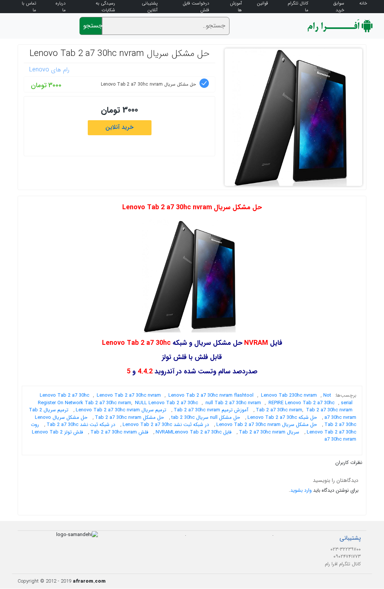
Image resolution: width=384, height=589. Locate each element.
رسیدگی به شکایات (105, 7)
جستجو (92, 26)
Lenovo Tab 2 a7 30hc (64, 395)
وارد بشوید (301, 490)
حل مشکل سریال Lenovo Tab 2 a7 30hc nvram (120, 54)
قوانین (262, 3)
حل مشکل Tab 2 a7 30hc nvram (129, 417)
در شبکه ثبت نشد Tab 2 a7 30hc (80, 425)
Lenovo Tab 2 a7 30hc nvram (129, 395)
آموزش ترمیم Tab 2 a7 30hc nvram (211, 410)
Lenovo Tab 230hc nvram (289, 395)
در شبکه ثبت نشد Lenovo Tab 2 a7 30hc (166, 425)
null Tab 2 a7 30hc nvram (233, 403)
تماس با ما (29, 7)
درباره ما (61, 7)
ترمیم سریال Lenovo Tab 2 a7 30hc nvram (121, 410)
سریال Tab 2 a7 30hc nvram (269, 432)
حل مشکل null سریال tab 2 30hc (205, 417)
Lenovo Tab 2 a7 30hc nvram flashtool (211, 395)
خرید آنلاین (119, 127)
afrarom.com (89, 581)
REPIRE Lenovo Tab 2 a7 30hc (301, 403)
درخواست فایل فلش (196, 7)
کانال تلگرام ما (298, 7)
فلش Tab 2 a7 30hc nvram (119, 432)
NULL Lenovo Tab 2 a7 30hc (166, 403)
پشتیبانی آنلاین (150, 7)
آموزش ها (236, 7)
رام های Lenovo (49, 69)
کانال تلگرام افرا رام (343, 564)
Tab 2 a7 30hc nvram (329, 410)
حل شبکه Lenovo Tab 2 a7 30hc (282, 417)
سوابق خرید (338, 7)
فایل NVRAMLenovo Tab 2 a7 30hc (193, 432)
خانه (363, 3)
